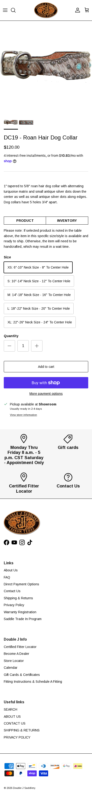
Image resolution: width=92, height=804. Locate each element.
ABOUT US (12, 716)
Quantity (11, 336)
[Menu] (5, 10)
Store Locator (14, 661)
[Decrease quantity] (9, 346)
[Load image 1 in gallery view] (46, 67)
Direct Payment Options (21, 584)
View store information (23, 414)
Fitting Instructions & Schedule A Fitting (33, 681)
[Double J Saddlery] (46, 10)
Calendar (10, 667)
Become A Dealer (16, 654)
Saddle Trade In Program (23, 619)
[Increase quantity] (36, 346)
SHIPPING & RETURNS (22, 730)
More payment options (46, 393)
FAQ (7, 577)
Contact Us (12, 591)
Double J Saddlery (24, 788)
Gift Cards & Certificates (22, 675)
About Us (11, 570)
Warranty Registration (20, 612)
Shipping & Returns (18, 598)
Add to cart (46, 367)
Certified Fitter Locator (20, 647)
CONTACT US (14, 723)
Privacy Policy (14, 605)
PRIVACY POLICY (17, 737)
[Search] (15, 10)
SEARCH (10, 709)
